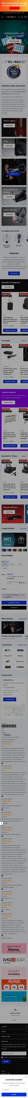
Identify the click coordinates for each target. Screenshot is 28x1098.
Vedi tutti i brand (22, 645)
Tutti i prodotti (8, 287)
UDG (4, 315)
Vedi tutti (24, 341)
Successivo (11, 741)
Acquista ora (14, 607)
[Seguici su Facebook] (3, 1074)
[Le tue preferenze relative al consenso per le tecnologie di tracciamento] (1, 823)
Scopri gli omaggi (14, 41)
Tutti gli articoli (22, 619)
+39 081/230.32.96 (10, 687)
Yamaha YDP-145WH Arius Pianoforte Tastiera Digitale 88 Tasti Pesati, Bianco (9, 435)
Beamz (5, 482)
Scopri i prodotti (8, 402)
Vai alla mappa (10, 699)
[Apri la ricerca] (19, 17)
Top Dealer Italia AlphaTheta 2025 (12, 636)
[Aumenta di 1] (17, 589)
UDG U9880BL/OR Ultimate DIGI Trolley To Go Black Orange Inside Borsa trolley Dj (10, 320)
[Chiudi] (25, 1077)
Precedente (4, 741)
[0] (25, 17)
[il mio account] (22, 17)
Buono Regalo (7, 556)
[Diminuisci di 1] (8, 589)
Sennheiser (6, 366)
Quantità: (4, 589)
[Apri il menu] (2, 17)
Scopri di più (8, 8)
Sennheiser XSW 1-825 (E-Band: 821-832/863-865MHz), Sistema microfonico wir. (10, 371)
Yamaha (5, 430)
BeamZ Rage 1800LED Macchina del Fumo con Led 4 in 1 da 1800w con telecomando (9, 487)
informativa (23, 1057)
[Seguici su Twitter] (6, 1074)
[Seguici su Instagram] (8, 1074)
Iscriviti (14, 1094)
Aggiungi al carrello (10, 330)
